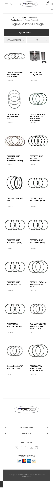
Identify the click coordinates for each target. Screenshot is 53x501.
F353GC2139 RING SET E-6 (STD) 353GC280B (15, 74)
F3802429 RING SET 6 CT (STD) (14, 283)
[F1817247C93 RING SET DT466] (15, 309)
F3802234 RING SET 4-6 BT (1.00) (37, 241)
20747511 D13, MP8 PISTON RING (13, 116)
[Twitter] (17, 448)
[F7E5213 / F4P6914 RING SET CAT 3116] (38, 267)
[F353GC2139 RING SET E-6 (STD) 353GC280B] (15, 57)
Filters (27, 33)
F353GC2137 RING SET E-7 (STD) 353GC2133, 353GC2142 (38, 117)
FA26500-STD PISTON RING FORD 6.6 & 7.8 (36, 368)
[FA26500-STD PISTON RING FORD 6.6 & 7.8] (38, 351)
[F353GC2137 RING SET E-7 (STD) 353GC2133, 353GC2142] (38, 99)
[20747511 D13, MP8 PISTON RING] (15, 99)
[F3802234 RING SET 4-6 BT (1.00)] (38, 225)
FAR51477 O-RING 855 (15, 199)
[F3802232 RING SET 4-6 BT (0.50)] (15, 225)
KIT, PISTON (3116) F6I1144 (36, 73)
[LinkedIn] (26, 448)
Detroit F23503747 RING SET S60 (15, 367)
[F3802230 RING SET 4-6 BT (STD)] (38, 183)
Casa (15, 17)
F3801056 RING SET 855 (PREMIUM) (36, 158)
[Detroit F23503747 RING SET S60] (15, 351)
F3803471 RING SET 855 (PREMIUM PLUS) (15, 158)
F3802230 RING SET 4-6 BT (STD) (37, 199)
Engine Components (29, 17)
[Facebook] (22, 448)
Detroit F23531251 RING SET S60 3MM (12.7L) (38, 326)
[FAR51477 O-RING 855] (15, 183)
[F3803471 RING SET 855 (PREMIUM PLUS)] (15, 141)
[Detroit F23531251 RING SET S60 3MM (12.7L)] (38, 309)
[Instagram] (36, 448)
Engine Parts (16, 20)
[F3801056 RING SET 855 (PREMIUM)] (38, 141)
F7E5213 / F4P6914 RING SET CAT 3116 (38, 284)
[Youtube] (31, 448)
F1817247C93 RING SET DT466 (14, 325)
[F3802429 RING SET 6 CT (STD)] (15, 267)
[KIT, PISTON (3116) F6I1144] (38, 57)
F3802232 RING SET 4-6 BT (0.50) (14, 241)
